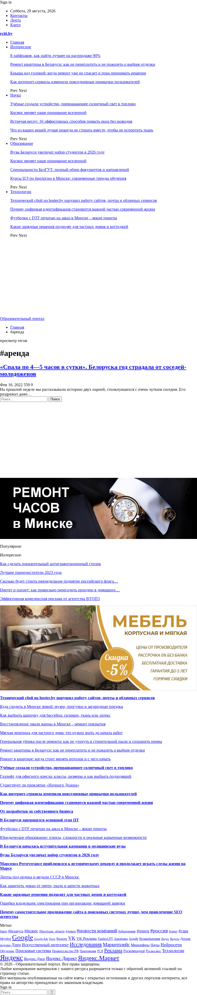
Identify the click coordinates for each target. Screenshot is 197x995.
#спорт (173, 931)
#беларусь (15, 931)
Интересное (20, 47)
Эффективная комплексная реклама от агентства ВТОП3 (50, 598)
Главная (17, 42)
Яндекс (11, 957)
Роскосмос (153, 951)
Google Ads (41, 938)
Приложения (88, 951)
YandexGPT (105, 939)
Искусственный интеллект (45, 945)
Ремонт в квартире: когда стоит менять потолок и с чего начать (55, 759)
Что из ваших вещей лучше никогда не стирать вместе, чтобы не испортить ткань (81, 130)
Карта (15, 25)
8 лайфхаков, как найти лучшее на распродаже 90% (55, 55)
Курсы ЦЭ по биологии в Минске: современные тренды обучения (68, 178)
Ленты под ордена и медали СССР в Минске (40, 877)
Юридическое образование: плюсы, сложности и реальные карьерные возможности (73, 837)
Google (22, 937)
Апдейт (133, 939)
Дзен (16, 944)
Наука (15, 95)
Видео (165, 938)
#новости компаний (97, 930)
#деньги (71, 931)
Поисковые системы (33, 951)
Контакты (18, 15)
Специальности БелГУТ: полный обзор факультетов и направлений (69, 169)
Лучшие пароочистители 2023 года (31, 572)
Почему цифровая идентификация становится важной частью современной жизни (82, 209)
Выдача (174, 938)
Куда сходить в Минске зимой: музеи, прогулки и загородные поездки (61, 706)
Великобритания (149, 939)
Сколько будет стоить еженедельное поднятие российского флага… (59, 581)
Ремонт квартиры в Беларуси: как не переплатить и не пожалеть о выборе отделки (82, 64)
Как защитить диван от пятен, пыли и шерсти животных (50, 886)
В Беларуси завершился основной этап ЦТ (39, 820)
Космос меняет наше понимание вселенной (48, 112)
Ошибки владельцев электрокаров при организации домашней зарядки (62, 903)
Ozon (52, 938)
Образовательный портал (22, 318)
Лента (15, 20)
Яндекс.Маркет (98, 957)
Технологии (20, 191)
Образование (21, 143)
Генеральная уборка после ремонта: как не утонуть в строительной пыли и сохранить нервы (81, 741)
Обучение (7, 951)
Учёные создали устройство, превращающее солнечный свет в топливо (73, 104)
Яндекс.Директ (61, 958)
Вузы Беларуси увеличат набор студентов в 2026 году (57, 152)
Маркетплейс (116, 944)
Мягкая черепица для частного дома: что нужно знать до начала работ (61, 733)
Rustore (61, 939)
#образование (127, 931)
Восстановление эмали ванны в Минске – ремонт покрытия (52, 724)
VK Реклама (86, 938)
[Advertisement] (98, 278)
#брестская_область (52, 931)
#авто (3, 931)
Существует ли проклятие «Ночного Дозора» (39, 785)
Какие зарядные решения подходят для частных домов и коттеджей (69, 226)
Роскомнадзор (134, 951)
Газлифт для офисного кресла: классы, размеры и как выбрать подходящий (65, 776)
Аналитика (121, 939)
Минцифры (140, 945)
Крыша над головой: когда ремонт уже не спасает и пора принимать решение (78, 73)
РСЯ (100, 951)
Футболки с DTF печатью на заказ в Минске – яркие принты (63, 218)
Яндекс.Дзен (34, 959)
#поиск (143, 931)
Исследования (86, 944)
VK (71, 938)
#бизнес (31, 931)
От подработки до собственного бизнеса (36, 811)
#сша (183, 930)
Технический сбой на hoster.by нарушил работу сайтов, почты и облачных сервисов (83, 200)
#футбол (5, 939)
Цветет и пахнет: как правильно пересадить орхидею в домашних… (60, 590)
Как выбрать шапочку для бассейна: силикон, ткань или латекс (55, 715)
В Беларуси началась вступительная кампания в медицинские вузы (63, 846)
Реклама (113, 950)
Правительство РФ (65, 951)
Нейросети (171, 944)
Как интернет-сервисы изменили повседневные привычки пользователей (75, 82)
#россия (159, 930)
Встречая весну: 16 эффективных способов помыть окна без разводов (71, 121)
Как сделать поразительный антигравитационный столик (50, 564)
